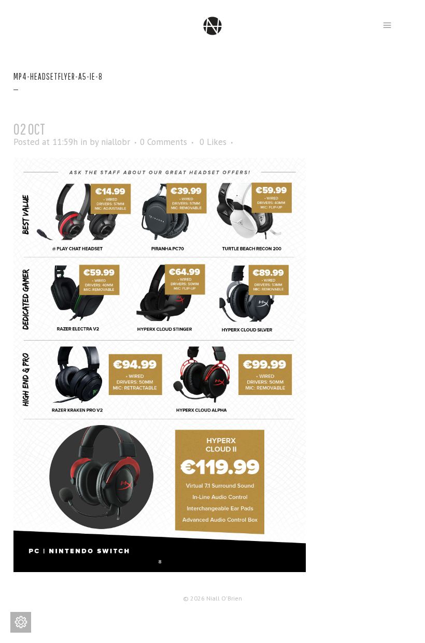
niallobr (115, 142)
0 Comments (163, 142)
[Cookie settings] (20, 622)
